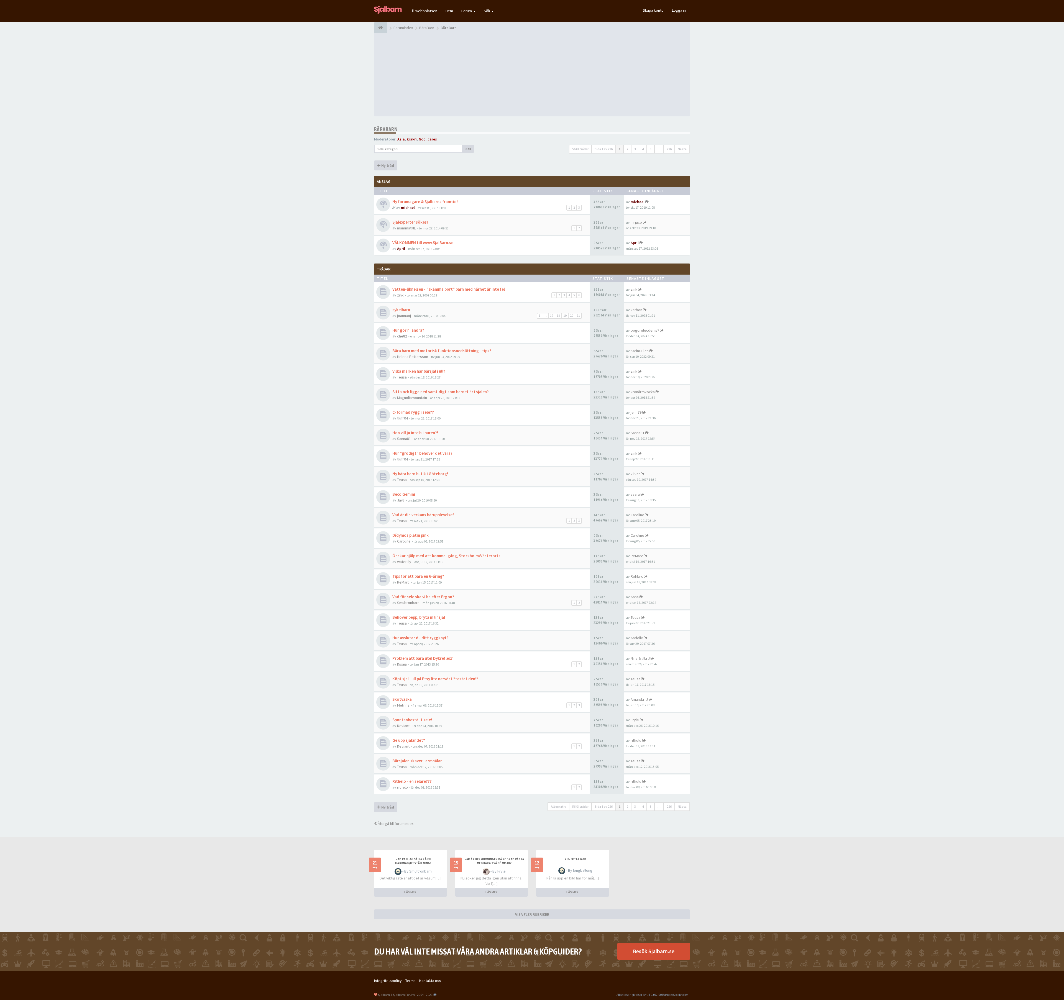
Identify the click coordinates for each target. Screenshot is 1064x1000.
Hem (449, 10)
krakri (412, 139)
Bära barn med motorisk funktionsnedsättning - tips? (441, 350)
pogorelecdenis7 (645, 330)
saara (635, 494)
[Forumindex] (380, 27)
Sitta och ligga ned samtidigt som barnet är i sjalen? (440, 391)
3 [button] (635, 149)
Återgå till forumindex (395, 823)
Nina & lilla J (640, 658)
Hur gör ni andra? (408, 330)
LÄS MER (410, 892)
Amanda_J (639, 699)
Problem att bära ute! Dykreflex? (422, 658)
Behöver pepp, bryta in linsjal (418, 617)
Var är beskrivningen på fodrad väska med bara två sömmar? (494, 861)
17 (551, 316)
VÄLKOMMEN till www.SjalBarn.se (422, 242)
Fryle (635, 719)
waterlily (404, 561)
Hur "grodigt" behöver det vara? (422, 453)
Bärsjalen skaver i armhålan (417, 760)
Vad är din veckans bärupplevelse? (423, 514)
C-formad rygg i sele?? (413, 412)
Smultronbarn (408, 602)
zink (400, 295)
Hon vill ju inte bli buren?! (415, 432)
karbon (636, 309)
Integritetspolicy (388, 980)
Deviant (403, 725)
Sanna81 (404, 438)
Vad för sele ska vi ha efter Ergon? (423, 596)
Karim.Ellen (640, 350)
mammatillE (406, 228)
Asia (401, 139)
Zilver (635, 473)
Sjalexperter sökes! (410, 222)
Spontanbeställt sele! (412, 719)
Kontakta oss (430, 980)
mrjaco (636, 222)
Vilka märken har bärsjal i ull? (418, 371)
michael (408, 207)
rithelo (636, 740)
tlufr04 (402, 418)
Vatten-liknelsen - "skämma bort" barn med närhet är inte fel (448, 289)
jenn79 (636, 412)
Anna (635, 596)
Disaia (402, 664)
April (401, 248)
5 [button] (650, 149)
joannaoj (404, 315)
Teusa (402, 377)
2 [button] (627, 149)
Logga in (679, 10)
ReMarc (637, 555)
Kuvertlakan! (575, 859)
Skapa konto (653, 10)
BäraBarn (386, 129)
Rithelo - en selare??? (412, 781)
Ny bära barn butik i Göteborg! (420, 473)
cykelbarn (401, 309)
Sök (487, 10)
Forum (467, 10)
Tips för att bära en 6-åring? (418, 576)
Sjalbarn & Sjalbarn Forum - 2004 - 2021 (405, 995)
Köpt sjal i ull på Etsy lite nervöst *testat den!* (435, 678)
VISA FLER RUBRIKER (532, 914)
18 (558, 316)
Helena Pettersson (412, 356)
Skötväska (402, 699)
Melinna (403, 705)
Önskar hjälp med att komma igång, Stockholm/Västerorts (446, 555)
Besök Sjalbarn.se (653, 951)
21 (578, 316)
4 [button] (643, 149)
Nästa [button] (682, 149)
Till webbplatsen (423, 10)
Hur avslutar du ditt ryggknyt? (420, 637)
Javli (401, 500)
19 (565, 316)
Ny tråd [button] (387, 165)
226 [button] (669, 149)
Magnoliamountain (412, 397)
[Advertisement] (532, 75)
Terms (410, 980)
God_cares (428, 139)
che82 (402, 336)
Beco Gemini (403, 494)
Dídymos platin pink (410, 535)
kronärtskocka (643, 391)
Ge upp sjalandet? (408, 740)
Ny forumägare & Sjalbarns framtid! (425, 201)
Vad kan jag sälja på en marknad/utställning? (413, 861)
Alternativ (558, 806)
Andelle (637, 637)
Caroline (637, 514)
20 (571, 316)
